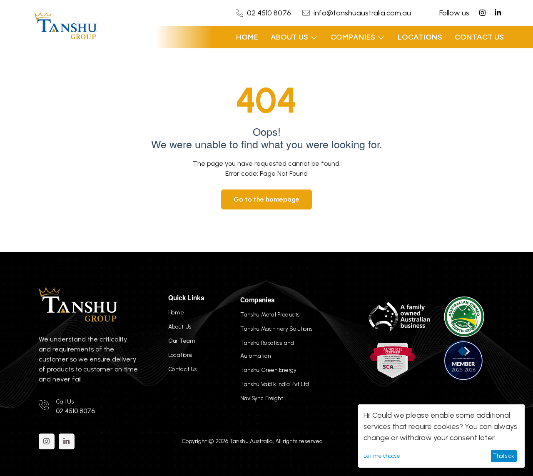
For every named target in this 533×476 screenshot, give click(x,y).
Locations (420, 37)
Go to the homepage (266, 199)
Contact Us (479, 37)
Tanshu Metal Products (270, 314)
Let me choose (382, 456)
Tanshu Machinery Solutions (277, 328)
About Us (289, 37)
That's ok (503, 456)
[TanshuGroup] (65, 25)
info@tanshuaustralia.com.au (362, 12)
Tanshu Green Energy (268, 369)
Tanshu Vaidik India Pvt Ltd (275, 384)
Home (247, 37)
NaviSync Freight (262, 398)
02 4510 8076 (269, 12)
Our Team (181, 340)
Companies (353, 37)
